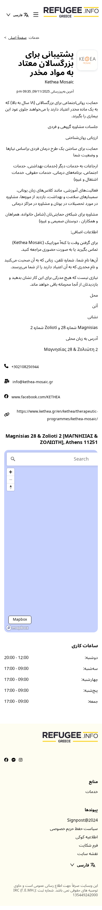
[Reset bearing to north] (10, 487)
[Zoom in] (10, 472)
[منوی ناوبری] (36, 15)
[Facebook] (6, 760)
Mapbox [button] (20, 619)
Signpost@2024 (82, 820)
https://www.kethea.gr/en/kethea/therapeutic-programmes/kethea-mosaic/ (57, 415)
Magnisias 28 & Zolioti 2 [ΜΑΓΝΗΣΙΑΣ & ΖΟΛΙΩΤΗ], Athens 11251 (51, 439)
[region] (51, 541)
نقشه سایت (87, 854)
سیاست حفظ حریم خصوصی (74, 829)
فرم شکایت (88, 845)
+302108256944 (25, 367)
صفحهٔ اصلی (17, 37)
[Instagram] (21, 760)
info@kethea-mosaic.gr (33, 382)
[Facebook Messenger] (14, 760)
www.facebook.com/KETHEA (36, 397)
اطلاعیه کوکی (87, 837)
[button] (17, 15)
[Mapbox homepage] (17, 628)
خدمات (92, 792)
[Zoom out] (10, 479)
